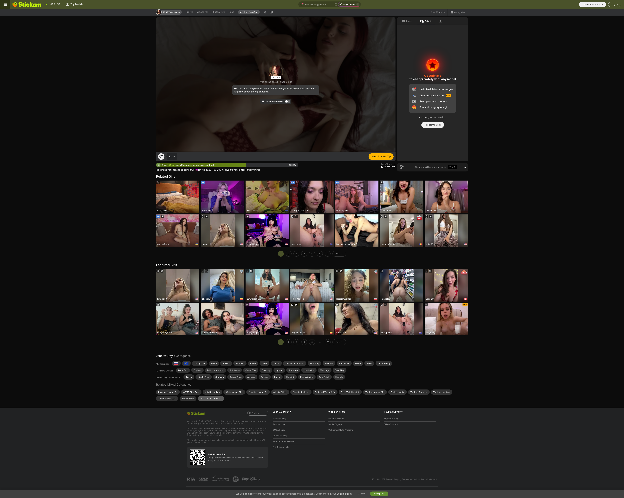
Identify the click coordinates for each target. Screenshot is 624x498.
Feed (231, 12)
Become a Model (336, 419)
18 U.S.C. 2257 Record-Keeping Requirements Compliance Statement (404, 479)
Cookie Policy (344, 493)
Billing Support (391, 424)
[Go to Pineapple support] (236, 479)
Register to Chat (433, 125)
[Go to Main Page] (26, 4)
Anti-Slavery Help (281, 447)
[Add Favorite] (161, 156)
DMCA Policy (279, 430)
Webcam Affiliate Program (340, 430)
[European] (186, 363)
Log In (615, 4)
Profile (189, 12)
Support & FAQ (391, 419)
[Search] (335, 4)
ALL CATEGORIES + (211, 398)
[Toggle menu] (5, 4)
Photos (218, 12)
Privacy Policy (279, 419)
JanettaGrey (164, 356)
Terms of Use (279, 424)
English (255, 413)
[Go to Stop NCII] (251, 479)
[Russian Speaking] (176, 363)
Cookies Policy (280, 436)
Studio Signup (335, 424)
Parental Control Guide (283, 441)
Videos (202, 12)
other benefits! (438, 117)
